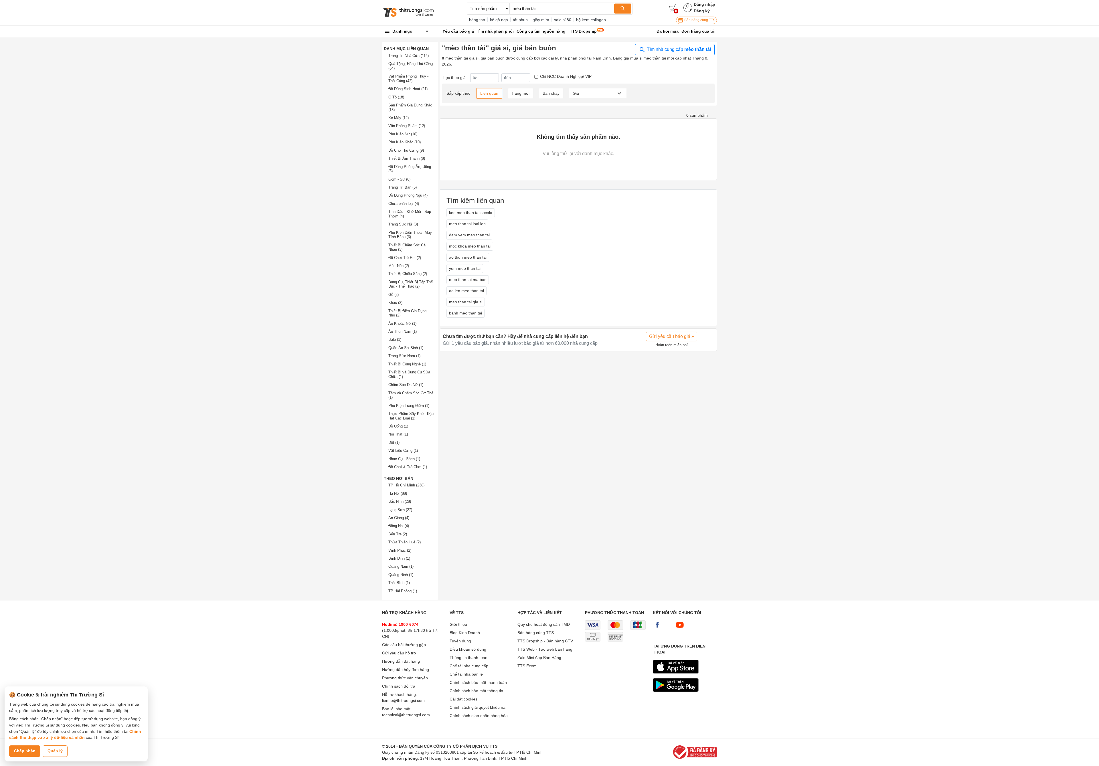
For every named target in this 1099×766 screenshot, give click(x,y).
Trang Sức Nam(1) (404, 356)
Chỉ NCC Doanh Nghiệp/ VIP (566, 76)
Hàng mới (520, 93)
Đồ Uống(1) (398, 426)
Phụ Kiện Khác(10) (404, 142)
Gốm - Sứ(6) (399, 179)
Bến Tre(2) (397, 534)
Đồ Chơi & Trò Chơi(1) (407, 467)
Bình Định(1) (399, 558)
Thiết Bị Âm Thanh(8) (406, 158)
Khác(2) (395, 302)
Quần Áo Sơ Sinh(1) (405, 348)
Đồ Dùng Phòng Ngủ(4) (408, 195)
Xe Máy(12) (398, 118)
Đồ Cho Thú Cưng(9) (406, 150)
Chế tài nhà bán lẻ (466, 674)
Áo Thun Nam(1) (402, 331)
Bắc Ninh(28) (399, 501)
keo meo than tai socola (470, 212)
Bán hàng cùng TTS (699, 20)
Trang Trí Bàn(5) (402, 187)
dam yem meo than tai (469, 235)
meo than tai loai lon (467, 223)
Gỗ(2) (393, 294)
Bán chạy (551, 93)
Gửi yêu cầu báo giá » (671, 336)
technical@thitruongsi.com (406, 714)
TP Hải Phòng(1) (402, 591)
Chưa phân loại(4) (403, 203)
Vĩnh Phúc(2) (399, 550)
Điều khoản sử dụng (468, 649)
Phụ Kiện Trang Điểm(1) (408, 405)
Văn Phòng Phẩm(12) (406, 126)
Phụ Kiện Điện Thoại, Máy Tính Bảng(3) (410, 234)
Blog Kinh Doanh (465, 632)
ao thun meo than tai (468, 257)
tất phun (520, 19)
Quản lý (55, 751)
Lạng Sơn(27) (400, 510)
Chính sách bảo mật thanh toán (478, 682)
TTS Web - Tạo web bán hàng (544, 649)
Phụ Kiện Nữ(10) (402, 134)
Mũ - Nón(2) (398, 266)
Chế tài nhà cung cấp (469, 666)
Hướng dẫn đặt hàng (401, 661)
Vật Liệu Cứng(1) (403, 450)
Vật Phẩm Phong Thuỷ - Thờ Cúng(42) (408, 78)
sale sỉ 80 (562, 19)
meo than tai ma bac (467, 279)
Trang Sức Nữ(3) (403, 224)
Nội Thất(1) (398, 434)
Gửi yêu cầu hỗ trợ (399, 653)
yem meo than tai (465, 268)
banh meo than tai (465, 313)
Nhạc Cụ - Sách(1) (404, 459)
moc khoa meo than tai (470, 246)
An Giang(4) (398, 518)
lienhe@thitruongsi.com (403, 700)
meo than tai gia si (465, 302)
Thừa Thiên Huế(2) (404, 542)
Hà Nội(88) (397, 493)
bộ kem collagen (591, 19)
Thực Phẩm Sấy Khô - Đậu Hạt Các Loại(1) (411, 415)
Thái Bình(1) (399, 583)
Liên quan (489, 93)
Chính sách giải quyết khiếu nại (478, 707)
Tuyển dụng (460, 641)
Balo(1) (394, 339)
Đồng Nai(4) (398, 526)
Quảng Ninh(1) (400, 575)
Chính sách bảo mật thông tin (476, 690)
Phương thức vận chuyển (405, 678)
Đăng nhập (704, 4)
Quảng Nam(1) (401, 566)
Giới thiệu (458, 624)
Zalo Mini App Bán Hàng (539, 657)
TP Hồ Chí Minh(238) (406, 485)
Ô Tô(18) (396, 97)
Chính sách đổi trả (398, 686)
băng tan (477, 19)
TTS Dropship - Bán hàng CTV (545, 641)
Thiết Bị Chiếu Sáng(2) (407, 274)
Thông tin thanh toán (468, 657)
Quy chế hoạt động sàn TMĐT (544, 624)
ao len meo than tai (466, 290)
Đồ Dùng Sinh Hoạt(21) (408, 89)
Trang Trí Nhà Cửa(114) (408, 56)
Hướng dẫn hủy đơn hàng (405, 669)
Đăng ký (702, 11)
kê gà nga (499, 19)
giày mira (541, 19)
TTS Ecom (527, 666)
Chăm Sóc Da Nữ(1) (405, 385)
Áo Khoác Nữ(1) (402, 323)
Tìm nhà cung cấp (678, 49)
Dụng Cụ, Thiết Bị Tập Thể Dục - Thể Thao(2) (410, 284)
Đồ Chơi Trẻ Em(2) (404, 258)
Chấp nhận (24, 751)
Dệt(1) (394, 442)
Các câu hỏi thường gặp (404, 644)
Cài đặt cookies (463, 699)
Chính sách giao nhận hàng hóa (479, 715)
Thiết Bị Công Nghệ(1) (407, 364)
